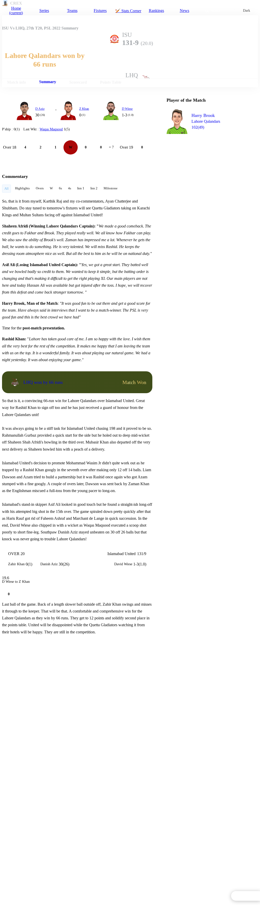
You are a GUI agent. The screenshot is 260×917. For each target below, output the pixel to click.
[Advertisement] (205, 166)
